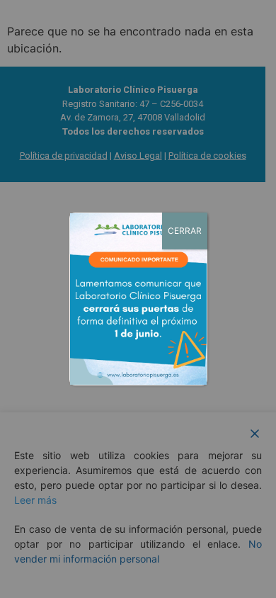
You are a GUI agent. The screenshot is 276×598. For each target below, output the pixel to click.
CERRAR (185, 230)
